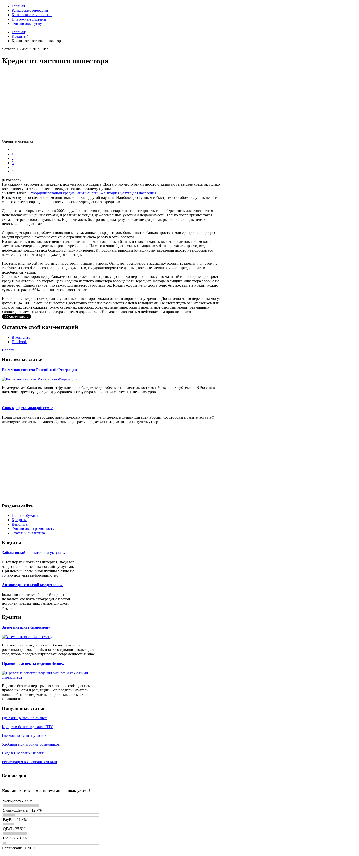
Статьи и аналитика (28, 533)
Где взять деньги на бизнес (24, 718)
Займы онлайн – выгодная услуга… (33, 552)
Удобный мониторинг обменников (31, 744)
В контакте (21, 337)
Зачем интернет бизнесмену (26, 627)
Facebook (19, 342)
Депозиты (20, 524)
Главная (18, 32)
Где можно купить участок (24, 735)
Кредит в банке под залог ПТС (27, 727)
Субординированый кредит (51, 193)
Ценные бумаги (25, 515)
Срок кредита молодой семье (27, 408)
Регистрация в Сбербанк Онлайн (29, 762)
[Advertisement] (112, 105)
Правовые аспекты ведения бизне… (34, 663)
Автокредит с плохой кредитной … (32, 585)
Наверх (8, 350)
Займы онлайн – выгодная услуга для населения (115, 193)
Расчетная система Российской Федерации (39, 370)
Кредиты (19, 36)
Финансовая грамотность (33, 529)
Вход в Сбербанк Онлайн (23, 753)
